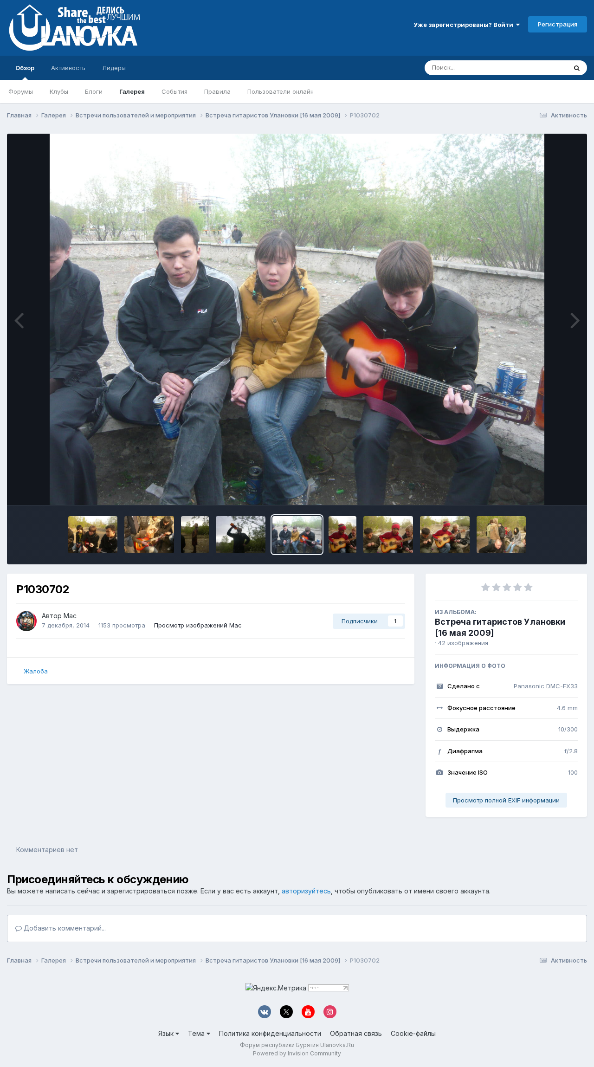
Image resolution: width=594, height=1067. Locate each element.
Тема (197, 1033)
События (174, 91)
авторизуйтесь (306, 891)
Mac (70, 616)
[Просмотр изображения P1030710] (93, 534)
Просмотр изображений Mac (198, 625)
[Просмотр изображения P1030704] (240, 534)
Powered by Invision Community (297, 1053)
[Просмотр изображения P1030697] (445, 534)
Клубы (59, 91)
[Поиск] (577, 67)
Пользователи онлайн (280, 91)
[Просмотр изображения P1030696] (501, 534)
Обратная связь (356, 1033)
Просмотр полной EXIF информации (506, 800)
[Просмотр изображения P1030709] (149, 534)
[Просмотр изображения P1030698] (388, 534)
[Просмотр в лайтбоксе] (297, 319)
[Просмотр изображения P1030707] (195, 534)
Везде (545, 67)
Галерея (132, 91)
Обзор (24, 67)
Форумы (20, 91)
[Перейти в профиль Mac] (26, 621)
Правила (217, 91)
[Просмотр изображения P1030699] (342, 534)
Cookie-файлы (413, 1033)
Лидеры (114, 67)
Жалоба (36, 671)
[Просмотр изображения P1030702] (297, 534)
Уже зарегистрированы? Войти (464, 24)
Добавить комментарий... (64, 928)
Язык (166, 1033)
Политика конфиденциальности (270, 1033)
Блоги (94, 91)
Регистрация (557, 24)
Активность (68, 67)
